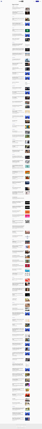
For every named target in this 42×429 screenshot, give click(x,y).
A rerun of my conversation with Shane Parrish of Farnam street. (18, 117)
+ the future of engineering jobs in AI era (16, 409)
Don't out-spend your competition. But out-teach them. (17, 335)
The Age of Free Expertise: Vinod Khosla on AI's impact (18, 146)
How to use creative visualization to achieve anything (17, 111)
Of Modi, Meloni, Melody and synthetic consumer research (17, 12)
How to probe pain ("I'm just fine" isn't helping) (17, 294)
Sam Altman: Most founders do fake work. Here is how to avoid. (18, 77)
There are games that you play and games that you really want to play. (18, 173)
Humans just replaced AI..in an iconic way (18, 7)
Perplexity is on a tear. (14, 207)
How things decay (14, 120)
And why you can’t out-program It (15, 39)
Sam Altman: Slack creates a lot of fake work (16, 88)
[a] (27, 24)
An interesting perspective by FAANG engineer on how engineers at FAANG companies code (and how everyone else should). (18, 157)
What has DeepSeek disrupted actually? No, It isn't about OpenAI (18, 379)
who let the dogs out (14, 232)
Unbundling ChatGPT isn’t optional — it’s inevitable (18, 141)
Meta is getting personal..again (16, 187)
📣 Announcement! (14, 269)
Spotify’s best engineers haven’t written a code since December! (17, 68)
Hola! (12, 279)
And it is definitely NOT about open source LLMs (17, 380)
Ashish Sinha (15, 14)
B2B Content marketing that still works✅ (18, 334)
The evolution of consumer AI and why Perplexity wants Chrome (17, 161)
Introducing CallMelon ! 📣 (15, 236)
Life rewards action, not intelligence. (15, 106)
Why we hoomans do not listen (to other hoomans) (17, 221)
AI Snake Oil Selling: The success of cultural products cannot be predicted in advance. (18, 408)
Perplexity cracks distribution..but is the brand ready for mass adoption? (17, 202)
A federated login (14, 183)
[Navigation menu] (2, 1)
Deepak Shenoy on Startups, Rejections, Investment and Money (17, 369)
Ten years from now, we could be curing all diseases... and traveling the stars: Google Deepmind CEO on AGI (18, 284)
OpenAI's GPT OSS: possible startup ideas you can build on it (17, 177)
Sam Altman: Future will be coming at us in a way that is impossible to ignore (18, 348)
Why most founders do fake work (16, 87)
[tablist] (15, 6)
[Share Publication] (35, 1)
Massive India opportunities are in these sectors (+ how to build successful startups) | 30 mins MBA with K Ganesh (18, 313)
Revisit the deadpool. (14, 126)
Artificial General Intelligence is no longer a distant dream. (18, 285)
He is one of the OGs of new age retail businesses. (17, 344)
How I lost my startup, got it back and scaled (17, 339)
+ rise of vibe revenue (14, 252)
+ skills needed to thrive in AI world (15, 349)
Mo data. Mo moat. (14, 299)
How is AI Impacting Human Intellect (17, 101)
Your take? (13, 398)
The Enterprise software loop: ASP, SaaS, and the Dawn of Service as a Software (18, 53)
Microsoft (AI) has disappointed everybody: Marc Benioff (18, 394)
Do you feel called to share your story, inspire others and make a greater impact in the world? (17, 216)
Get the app (24, 426)
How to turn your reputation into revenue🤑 (18, 214)
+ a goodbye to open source (15, 188)
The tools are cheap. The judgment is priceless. (16, 242)
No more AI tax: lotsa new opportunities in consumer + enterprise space (17, 178)
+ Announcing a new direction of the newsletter (17, 395)
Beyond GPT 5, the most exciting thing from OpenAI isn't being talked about (18, 182)
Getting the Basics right (14, 359)
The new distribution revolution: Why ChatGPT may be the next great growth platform (17, 166)
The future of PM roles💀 (15, 82)
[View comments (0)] (16, 15)
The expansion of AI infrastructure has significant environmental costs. (17, 247)
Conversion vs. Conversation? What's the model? (17, 403)
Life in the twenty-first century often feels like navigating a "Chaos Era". (18, 295)
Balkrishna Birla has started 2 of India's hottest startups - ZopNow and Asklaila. (17, 355)
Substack (18, 427)
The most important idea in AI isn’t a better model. (18, 18)
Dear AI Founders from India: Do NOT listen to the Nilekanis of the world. (18, 389)
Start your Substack (19, 426)
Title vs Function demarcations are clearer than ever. (17, 274)
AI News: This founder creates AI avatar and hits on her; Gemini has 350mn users (18, 288)
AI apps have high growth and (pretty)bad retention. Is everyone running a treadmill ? (18, 49)
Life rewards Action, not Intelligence (17, 105)
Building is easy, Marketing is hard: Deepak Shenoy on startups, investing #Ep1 (18, 374)
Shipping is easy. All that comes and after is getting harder (18, 241)
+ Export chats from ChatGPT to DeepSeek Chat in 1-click (17, 365)
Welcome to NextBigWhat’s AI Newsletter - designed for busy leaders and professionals (18, 290)
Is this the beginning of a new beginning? (16, 8)
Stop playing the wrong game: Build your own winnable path (18, 171)
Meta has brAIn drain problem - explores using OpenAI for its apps (17, 150)
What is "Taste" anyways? (15, 38)
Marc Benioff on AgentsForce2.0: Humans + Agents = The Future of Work (18, 418)
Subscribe (37, 1)
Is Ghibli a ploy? (14, 298)
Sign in (40, 1)
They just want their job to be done (15, 45)
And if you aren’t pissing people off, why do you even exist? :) (18, 399)
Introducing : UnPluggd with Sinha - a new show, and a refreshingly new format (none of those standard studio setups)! (17, 385)
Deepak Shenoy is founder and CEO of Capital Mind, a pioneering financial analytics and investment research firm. (18, 370)
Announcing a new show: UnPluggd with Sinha (18, 384)
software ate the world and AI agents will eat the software (18, 54)
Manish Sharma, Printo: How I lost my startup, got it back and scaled (17, 343)
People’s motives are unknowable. (15, 211)
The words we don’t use (15, 264)
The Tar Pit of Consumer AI (15, 98)
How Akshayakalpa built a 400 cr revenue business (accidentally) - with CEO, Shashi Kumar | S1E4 (18, 329)
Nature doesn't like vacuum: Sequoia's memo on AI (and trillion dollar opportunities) (18, 251)
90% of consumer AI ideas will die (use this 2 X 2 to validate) (18, 92)
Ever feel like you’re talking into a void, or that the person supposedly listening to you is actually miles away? (18, 222)
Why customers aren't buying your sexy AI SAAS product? (18, 72)
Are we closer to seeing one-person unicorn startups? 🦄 (18, 319)
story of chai (13, 121)
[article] (21, 9)
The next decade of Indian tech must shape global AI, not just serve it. (18, 390)
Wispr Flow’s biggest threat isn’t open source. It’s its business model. (17, 23)
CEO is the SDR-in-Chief (14, 64)
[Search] (33, 1)
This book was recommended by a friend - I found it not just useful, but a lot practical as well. (18, 112)
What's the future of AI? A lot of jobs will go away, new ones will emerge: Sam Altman (18, 226)
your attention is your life (15, 255)
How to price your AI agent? (16, 402)
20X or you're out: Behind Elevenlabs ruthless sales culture (17, 63)
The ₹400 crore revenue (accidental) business (17, 324)
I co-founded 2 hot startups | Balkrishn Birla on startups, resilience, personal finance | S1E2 (18, 353)
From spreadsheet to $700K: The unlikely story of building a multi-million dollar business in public (18, 192)
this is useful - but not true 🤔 (16, 210)
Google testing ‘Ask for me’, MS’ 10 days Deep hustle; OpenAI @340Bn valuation (17, 364)
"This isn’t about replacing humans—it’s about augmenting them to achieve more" (18, 419)
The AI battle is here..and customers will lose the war (17, 231)
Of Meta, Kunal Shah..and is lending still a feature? (18, 30)
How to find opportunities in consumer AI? (18, 125)
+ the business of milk (14, 325)
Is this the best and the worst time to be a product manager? (18, 273)
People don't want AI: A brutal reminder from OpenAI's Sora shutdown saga (17, 44)
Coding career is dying (15, 67)
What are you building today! (15, 142)
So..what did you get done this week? (17, 235)
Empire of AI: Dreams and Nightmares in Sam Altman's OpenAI (17, 246)
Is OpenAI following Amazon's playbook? (18, 358)
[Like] (12, 26)
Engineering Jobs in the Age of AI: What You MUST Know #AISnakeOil (17, 413)
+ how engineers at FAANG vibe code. (16, 151)
